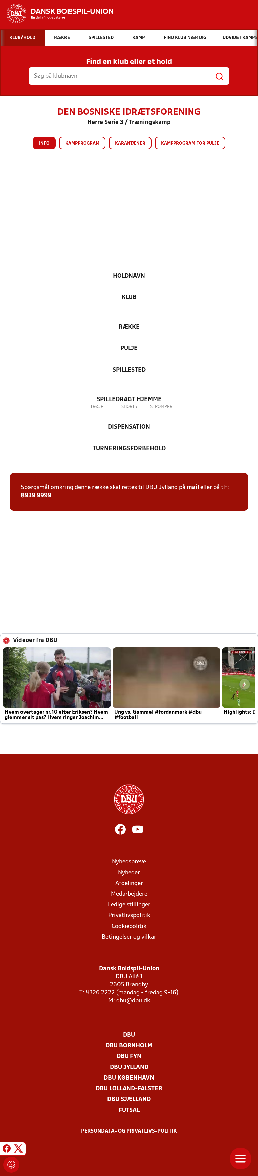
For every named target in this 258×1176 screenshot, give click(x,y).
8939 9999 (36, 496)
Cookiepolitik (129, 926)
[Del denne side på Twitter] (18, 1149)
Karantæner (130, 143)
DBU (129, 1035)
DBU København (129, 1078)
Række (129, 327)
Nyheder (129, 873)
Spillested (129, 370)
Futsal (129, 1110)
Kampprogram (82, 143)
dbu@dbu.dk (133, 1001)
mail (193, 487)
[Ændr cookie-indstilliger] (11, 1165)
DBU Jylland (129, 1067)
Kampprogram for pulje (190, 143)
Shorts (129, 407)
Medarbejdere (129, 894)
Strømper (161, 407)
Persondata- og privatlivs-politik (129, 1131)
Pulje (129, 348)
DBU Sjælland (129, 1099)
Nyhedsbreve (129, 862)
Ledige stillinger (129, 905)
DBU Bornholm (129, 1046)
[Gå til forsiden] (56, 13)
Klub (129, 297)
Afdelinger (129, 883)
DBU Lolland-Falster (129, 1089)
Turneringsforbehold (129, 449)
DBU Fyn (129, 1057)
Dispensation (129, 427)
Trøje (96, 407)
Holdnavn (129, 276)
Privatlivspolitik (129, 916)
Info (44, 143)
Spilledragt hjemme (129, 400)
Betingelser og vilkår (129, 937)
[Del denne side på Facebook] (7, 1149)
